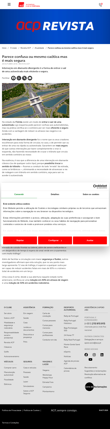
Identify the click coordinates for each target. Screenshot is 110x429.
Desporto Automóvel (70, 308)
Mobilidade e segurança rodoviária (9, 325)
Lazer (25, 381)
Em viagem (28, 313)
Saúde (26, 318)
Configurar (53, 240)
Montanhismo (48, 391)
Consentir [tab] (19, 194)
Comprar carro (10, 367)
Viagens (46, 370)
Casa (25, 322)
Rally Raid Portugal (72, 340)
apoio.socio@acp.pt (93, 343)
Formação (48, 307)
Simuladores (28, 386)
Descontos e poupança (28, 335)
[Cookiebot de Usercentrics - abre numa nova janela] (95, 187)
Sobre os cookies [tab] (91, 194)
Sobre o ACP (9, 318)
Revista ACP (26, 48)
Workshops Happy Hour (48, 376)
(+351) (95, 323)
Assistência (29, 307)
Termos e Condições (10, 422)
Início (4, 48)
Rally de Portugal (71, 316)
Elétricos (7, 384)
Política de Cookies (32, 410)
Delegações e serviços (94, 339)
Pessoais (27, 372)
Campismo (47, 387)
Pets (25, 342)
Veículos (8, 361)
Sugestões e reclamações (95, 371)
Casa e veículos (29, 367)
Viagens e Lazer (47, 363)
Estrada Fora (48, 382)
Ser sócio (8, 313)
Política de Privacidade (11, 410)
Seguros (27, 361)
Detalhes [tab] (55, 194)
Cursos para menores (47, 326)
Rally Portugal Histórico (70, 321)
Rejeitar (20, 240)
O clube (13, 48)
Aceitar (90, 240)
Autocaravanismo (11, 356)
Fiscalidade (9, 379)
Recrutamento (91, 367)
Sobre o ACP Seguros (28, 392)
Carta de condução (47, 314)
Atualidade (39, 48)
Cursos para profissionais (48, 333)
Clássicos (8, 347)
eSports (67, 351)
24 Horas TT (69, 335)
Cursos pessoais (49, 320)
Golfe (6, 351)
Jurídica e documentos (28, 328)
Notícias (67, 356)
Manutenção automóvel (9, 373)
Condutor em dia (50, 340)
